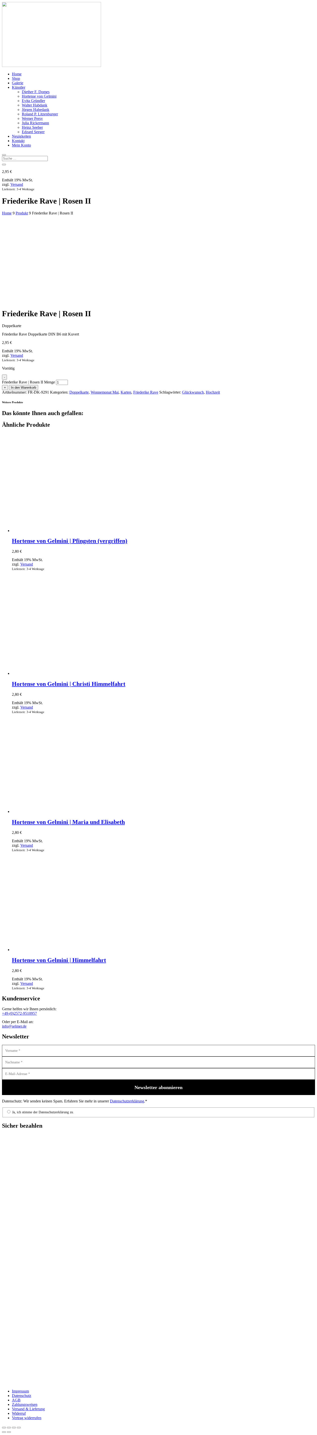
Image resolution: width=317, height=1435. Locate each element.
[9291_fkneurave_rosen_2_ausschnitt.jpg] (39, 276)
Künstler (18, 87)
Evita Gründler (33, 101)
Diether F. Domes (36, 92)
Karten (126, 392)
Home (17, 74)
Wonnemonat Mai (105, 392)
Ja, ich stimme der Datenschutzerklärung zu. (42, 1112)
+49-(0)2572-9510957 (19, 1013)
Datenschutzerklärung (127, 1101)
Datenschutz (21, 1395)
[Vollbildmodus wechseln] (9, 1427)
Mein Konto (21, 145)
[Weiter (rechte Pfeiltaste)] (9, 1432)
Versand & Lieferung (28, 1409)
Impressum (20, 1391)
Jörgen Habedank (35, 109)
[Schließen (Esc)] (19, 1427)
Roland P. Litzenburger (40, 114)
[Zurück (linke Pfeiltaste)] (4, 1432)
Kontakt (18, 141)
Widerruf (19, 1413)
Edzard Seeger (33, 132)
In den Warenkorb (23, 387)
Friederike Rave (145, 392)
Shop (16, 78)
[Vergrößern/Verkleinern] (4, 1427)
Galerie (17, 83)
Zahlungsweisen (24, 1404)
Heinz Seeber (32, 127)
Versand (16, 184)
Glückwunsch (193, 392)
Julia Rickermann (35, 123)
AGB (16, 1400)
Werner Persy (32, 118)
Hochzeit (213, 392)
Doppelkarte (79, 392)
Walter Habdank (34, 105)
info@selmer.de (14, 1026)
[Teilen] (14, 1427)
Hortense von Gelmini (39, 96)
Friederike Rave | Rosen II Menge (28, 382)
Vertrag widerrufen (26, 1418)
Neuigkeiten (21, 136)
